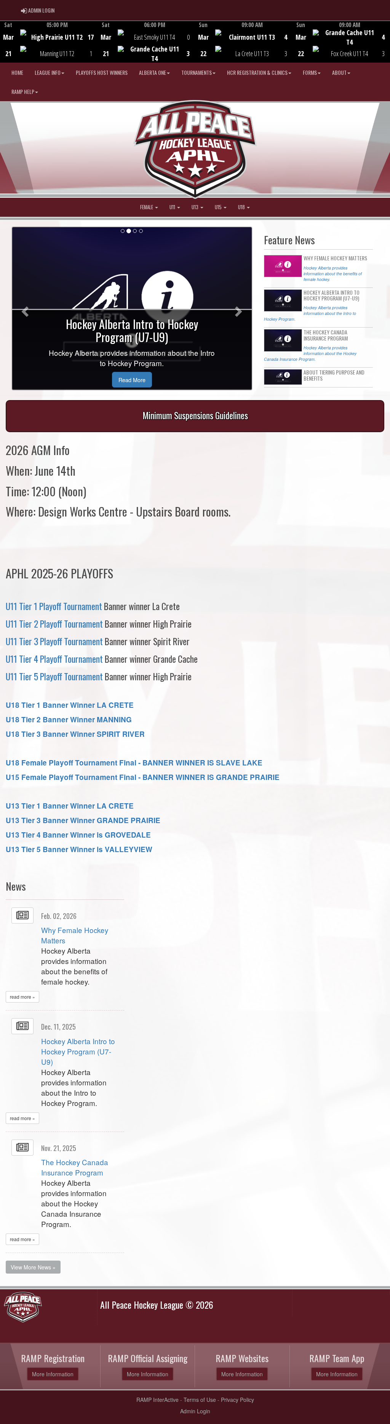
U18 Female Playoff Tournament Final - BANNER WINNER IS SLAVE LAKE (134, 762)
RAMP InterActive (157, 1399)
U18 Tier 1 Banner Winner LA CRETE (70, 705)
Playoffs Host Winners (102, 72)
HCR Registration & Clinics (257, 72)
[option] (49, 41)
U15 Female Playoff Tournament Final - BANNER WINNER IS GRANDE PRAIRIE (143, 777)
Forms (310, 72)
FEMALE (147, 207)
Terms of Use (200, 1399)
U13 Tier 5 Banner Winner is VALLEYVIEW (79, 849)
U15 (219, 207)
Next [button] (385, 41)
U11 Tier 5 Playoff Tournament (54, 676)
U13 (196, 207)
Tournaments (196, 72)
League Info (48, 72)
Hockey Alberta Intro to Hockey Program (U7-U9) (78, 1051)
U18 (242, 207)
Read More (131, 380)
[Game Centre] (49, 47)
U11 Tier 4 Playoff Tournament (54, 658)
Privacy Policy (237, 1399)
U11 (172, 207)
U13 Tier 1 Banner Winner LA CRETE (70, 806)
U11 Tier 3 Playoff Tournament (54, 641)
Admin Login (195, 1411)
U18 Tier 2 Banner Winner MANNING (69, 719)
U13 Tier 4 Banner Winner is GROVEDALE (78, 835)
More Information (53, 1374)
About (339, 72)
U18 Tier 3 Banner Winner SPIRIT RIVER (75, 734)
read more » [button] (22, 996)
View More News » (33, 1267)
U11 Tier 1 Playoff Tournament (54, 606)
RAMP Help (22, 91)
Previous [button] (4, 42)
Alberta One (152, 72)
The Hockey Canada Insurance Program (74, 1167)
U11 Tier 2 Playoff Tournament (54, 623)
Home (17, 72)
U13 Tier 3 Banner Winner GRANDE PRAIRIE (83, 820)
